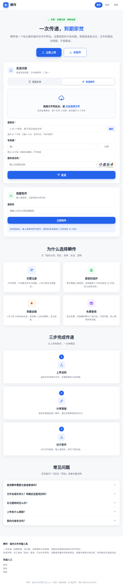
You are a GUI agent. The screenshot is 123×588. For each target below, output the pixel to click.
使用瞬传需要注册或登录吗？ (22, 485)
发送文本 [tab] (36, 82)
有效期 (12, 140)
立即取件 (61, 220)
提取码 (12, 122)
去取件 (77, 52)
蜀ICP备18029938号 (88, 582)
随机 (111, 129)
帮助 (116, 5)
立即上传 (51, 52)
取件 (107, 5)
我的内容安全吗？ (16, 521)
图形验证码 (14, 158)
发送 (63, 175)
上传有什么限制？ (16, 512)
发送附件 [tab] (90, 82)
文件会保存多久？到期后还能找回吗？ (27, 494)
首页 (99, 5)
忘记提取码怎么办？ (18, 503)
